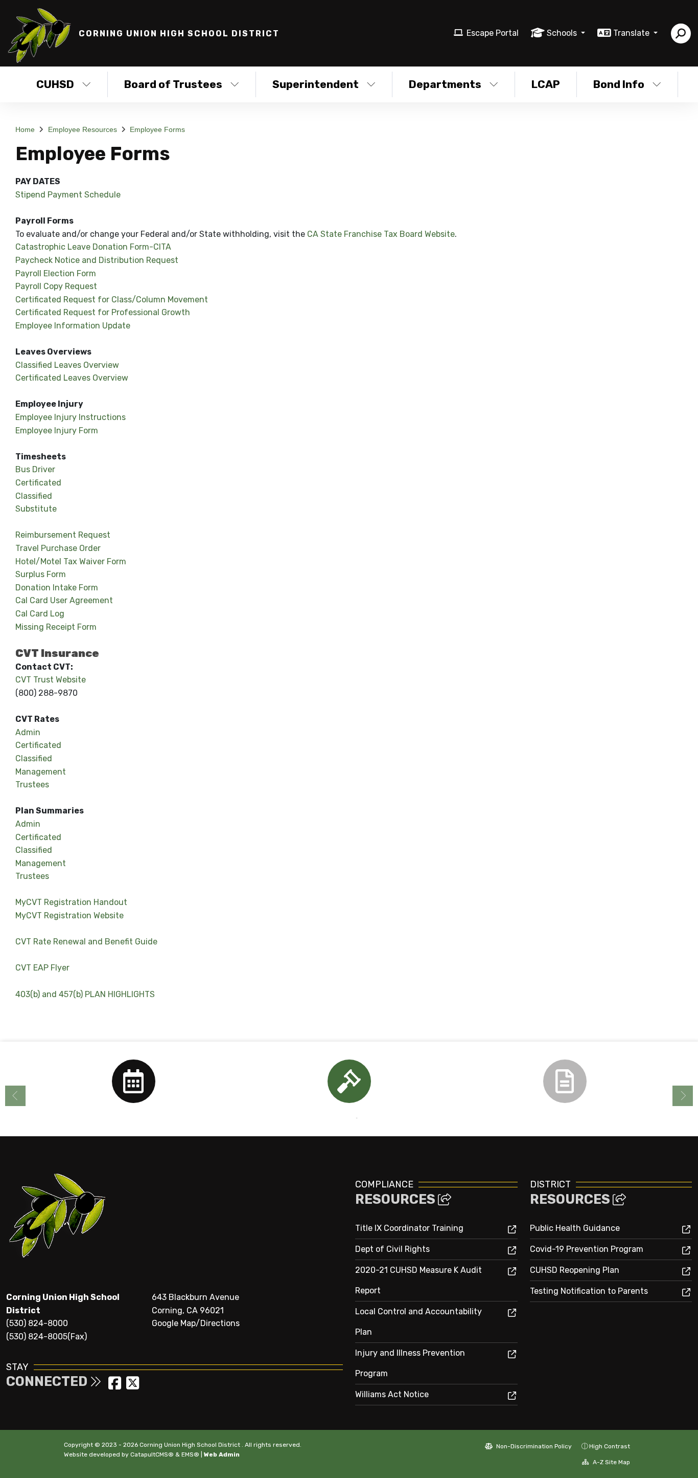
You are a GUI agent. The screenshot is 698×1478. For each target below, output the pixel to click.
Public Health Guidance (575, 1228)
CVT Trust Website (50, 680)
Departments (445, 84)
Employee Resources (82, 129)
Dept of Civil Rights (392, 1249)
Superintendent (315, 84)
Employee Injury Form (56, 430)
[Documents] (564, 1081)
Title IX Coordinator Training (409, 1228)
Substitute (36, 509)
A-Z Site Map (610, 1462)
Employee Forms (157, 129)
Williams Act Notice (392, 1394)
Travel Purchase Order (58, 548)
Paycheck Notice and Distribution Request (96, 260)
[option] (133, 1081)
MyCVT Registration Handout (71, 902)
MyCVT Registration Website (69, 915)
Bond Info (618, 84)
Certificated (38, 483)
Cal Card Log (39, 614)
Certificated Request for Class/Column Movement (111, 299)
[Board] (349, 1081)
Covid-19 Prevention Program (586, 1249)
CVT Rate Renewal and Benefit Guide (86, 941)
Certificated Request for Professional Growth (102, 312)
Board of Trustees (173, 84)
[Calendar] (133, 1081)
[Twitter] (132, 1386)
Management (40, 772)
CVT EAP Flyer (42, 968)
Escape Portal (493, 33)
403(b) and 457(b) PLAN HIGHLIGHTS (85, 994)
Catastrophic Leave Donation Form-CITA (93, 247)
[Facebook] (115, 1386)
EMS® (190, 1454)
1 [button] (341, 1118)
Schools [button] (563, 33)
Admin (27, 732)
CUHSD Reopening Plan (574, 1270)
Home (25, 129)
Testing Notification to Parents (589, 1291)
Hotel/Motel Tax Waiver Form (70, 561)
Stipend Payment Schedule (68, 195)
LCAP (545, 84)
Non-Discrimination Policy (533, 1446)
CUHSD (55, 84)
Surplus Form (40, 574)
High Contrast (609, 1446)
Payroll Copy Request (56, 286)
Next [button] (682, 1096)
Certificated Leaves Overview (71, 378)
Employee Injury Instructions (70, 417)
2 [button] (357, 1118)
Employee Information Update (72, 325)
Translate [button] (632, 33)
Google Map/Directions (196, 1323)
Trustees (32, 784)
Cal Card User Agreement (64, 600)
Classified (33, 496)
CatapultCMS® (152, 1454)
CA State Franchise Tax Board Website (381, 234)
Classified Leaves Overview (67, 365)
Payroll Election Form (55, 273)
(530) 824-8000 (37, 1323)
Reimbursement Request (62, 535)
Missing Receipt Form (56, 627)
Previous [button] (15, 1096)
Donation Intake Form (56, 587)
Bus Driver (35, 469)
